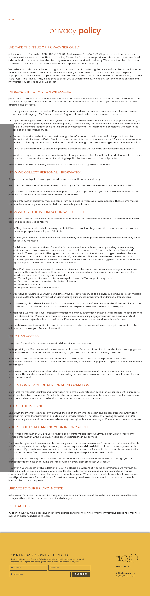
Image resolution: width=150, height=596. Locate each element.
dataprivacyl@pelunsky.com (35, 515)
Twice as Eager (129, 576)
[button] (7, 39)
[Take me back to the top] (127, 558)
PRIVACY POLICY (123, 566)
